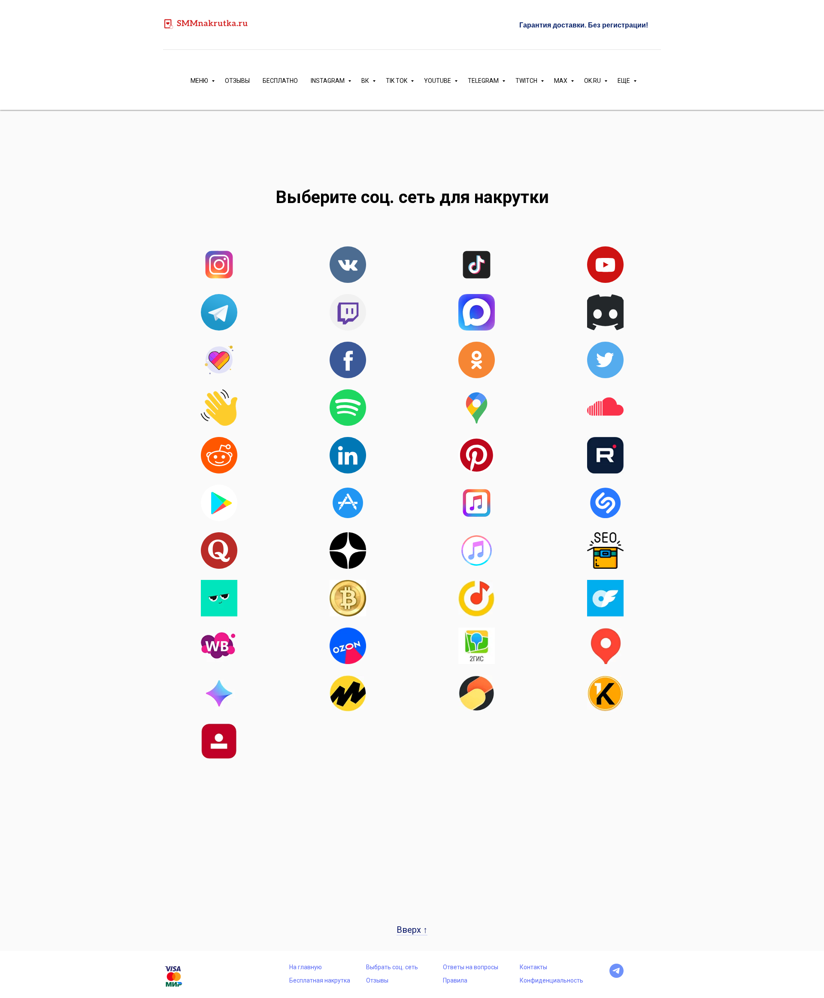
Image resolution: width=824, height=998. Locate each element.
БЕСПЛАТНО (280, 80)
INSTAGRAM (328, 80)
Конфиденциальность (551, 980)
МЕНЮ (200, 80)
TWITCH (527, 80)
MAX (561, 80)
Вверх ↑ (412, 930)
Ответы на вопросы (470, 967)
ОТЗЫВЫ (237, 80)
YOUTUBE (438, 80)
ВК (365, 80)
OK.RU (593, 80)
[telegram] (616, 975)
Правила (455, 980)
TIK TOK (397, 80)
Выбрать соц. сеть (392, 967)
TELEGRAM (484, 80)
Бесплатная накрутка (319, 980)
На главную (305, 967)
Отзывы (377, 980)
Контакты (533, 967)
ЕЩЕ (624, 80)
